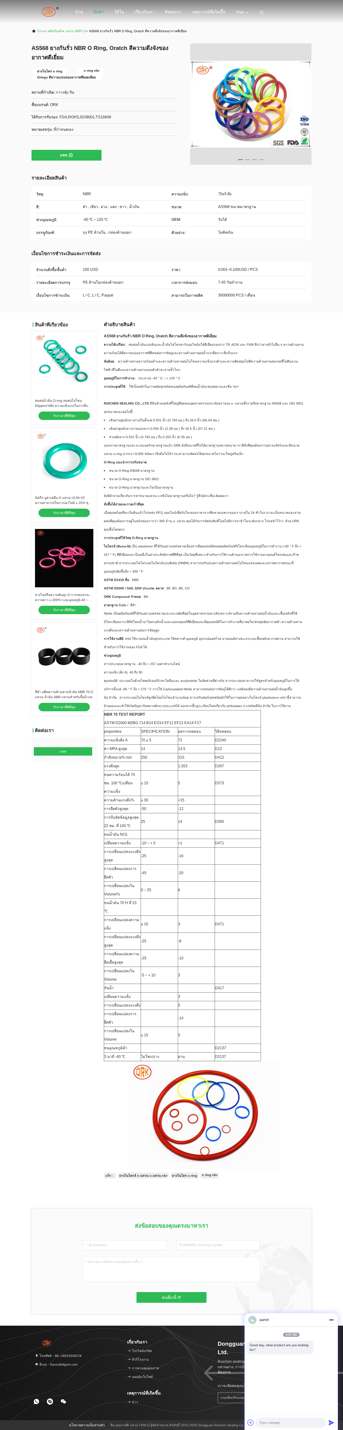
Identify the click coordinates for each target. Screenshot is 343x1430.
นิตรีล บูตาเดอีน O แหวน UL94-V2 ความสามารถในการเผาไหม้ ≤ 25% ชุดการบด (63, 503)
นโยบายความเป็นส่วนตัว (87, 1425)
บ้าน (79, 12)
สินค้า (98, 12)
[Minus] (331, 1320)
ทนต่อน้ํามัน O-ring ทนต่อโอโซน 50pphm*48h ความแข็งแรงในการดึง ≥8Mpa (61, 406)
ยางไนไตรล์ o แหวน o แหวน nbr (143, 1175)
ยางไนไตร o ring (184, 1175)
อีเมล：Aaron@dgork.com (58, 1364)
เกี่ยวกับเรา (144, 12)
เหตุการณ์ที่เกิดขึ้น (208, 12)
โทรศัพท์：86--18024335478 (59, 1356)
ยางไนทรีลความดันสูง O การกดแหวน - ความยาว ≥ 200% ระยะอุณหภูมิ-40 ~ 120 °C (63, 600)
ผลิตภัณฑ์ (55, 31)
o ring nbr (209, 1175)
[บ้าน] (50, 12)
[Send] (331, 1422)
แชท (63, 155)
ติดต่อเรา (173, 12)
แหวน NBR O (75, 31)
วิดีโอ (119, 12)
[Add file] (250, 1422)
